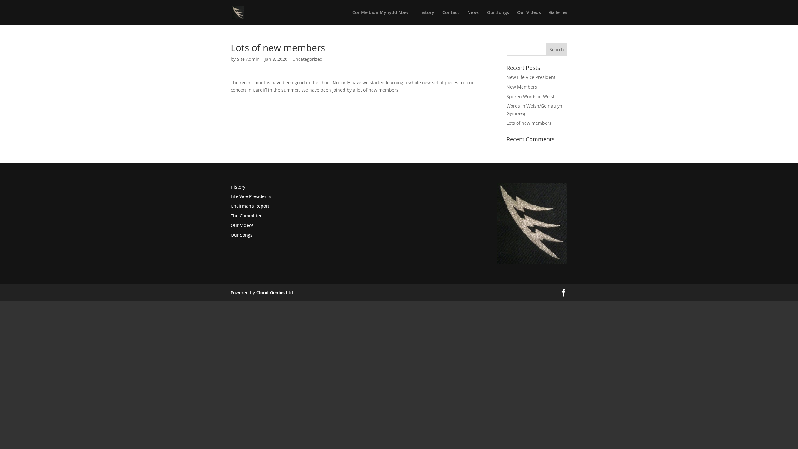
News (473, 12)
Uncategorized (307, 59)
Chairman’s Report (250, 206)
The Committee (246, 216)
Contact (450, 12)
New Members (522, 87)
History (426, 12)
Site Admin (248, 59)
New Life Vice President (531, 77)
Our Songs (498, 12)
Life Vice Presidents (251, 196)
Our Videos (529, 12)
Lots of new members (529, 123)
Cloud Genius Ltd (274, 293)
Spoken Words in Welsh (531, 96)
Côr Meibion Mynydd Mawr (381, 12)
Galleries (558, 12)
